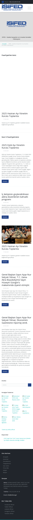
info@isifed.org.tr (12, 495)
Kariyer (5, 470)
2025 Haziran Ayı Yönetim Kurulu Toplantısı (15, 115)
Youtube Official (8, 513)
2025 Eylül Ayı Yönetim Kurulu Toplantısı (13, 146)
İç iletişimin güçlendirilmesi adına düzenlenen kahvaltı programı (15, 197)
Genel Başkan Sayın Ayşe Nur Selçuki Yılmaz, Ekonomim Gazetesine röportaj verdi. (16, 320)
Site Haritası (6, 453)
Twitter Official (8, 507)
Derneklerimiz (7, 461)
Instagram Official (9, 511)
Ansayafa (5, 457)
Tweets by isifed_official (8, 429)
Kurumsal (5, 459)
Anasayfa (4, 44)
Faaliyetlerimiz (7, 463)
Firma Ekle (6, 468)
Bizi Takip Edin (7, 501)
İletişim (5, 472)
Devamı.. (5, 181)
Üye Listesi (6, 466)
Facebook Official (9, 504)
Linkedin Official (8, 509)
